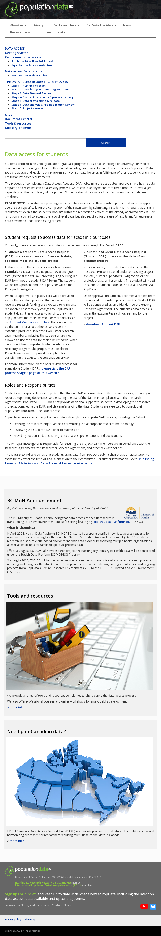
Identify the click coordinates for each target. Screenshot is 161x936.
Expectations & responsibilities (31, 65)
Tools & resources (18, 123)
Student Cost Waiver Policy (29, 75)
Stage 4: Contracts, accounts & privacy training (42, 97)
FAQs (8, 115)
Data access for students (23, 71)
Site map (30, 919)
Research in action (23, 32)
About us (19, 26)
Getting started (16, 53)
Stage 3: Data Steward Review (31, 93)
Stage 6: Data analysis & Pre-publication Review (43, 104)
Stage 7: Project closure (27, 108)
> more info (15, 707)
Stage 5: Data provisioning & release (35, 101)
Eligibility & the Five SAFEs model (33, 61)
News (127, 25)
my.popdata (56, 32)
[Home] (39, 9)
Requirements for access (23, 57)
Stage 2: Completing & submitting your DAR (40, 89)
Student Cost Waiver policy (29, 322)
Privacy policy (13, 919)
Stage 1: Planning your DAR (29, 86)
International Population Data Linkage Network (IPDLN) (48, 885)
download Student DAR (103, 324)
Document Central (18, 119)
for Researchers (67, 26)
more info (17, 841)
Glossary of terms (18, 128)
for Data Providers (102, 26)
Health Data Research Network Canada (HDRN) (43, 882)
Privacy (38, 25)
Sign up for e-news (21, 893)
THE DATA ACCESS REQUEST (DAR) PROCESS (36, 82)
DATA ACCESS (15, 48)
